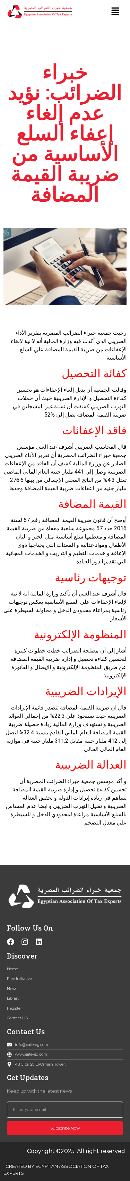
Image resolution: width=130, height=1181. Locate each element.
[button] (115, 11)
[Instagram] (24, 941)
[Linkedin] (39, 941)
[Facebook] (10, 941)
